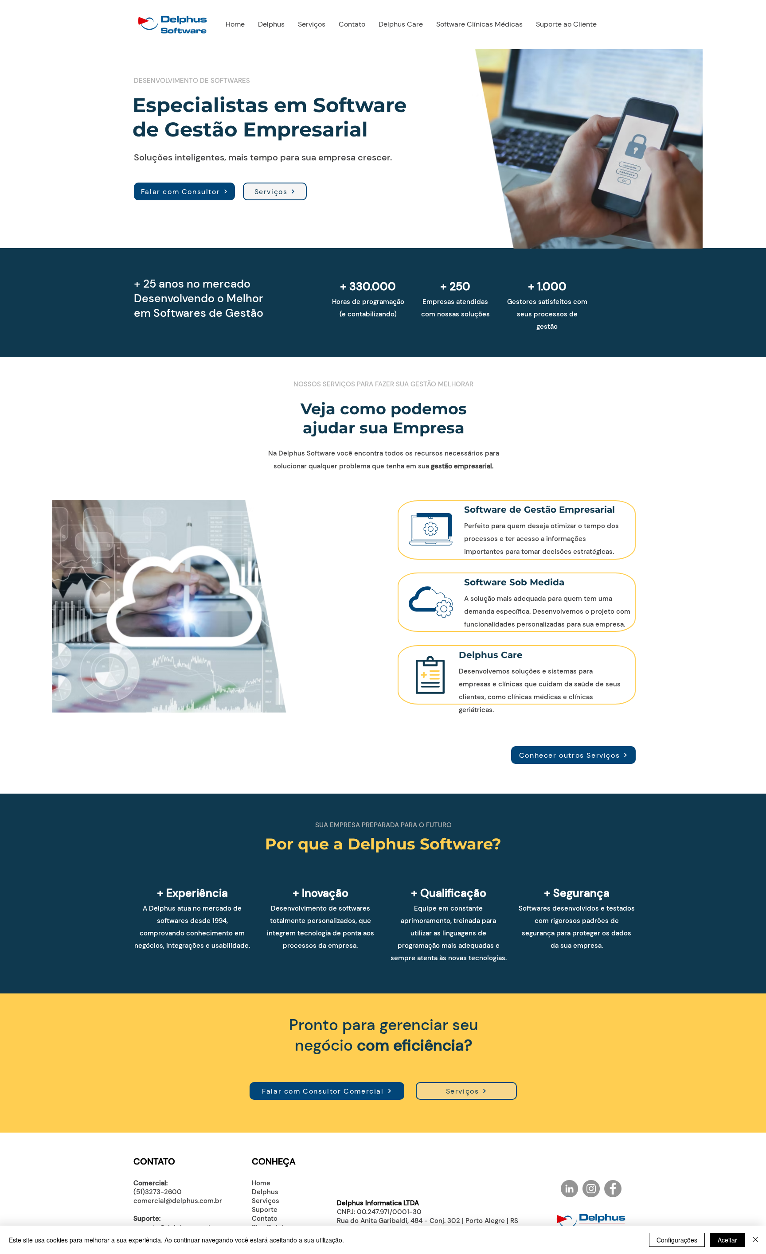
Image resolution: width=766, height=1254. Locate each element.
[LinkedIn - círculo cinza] (569, 1188)
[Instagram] (591, 1188)
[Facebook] (612, 1188)
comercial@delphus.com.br (177, 1200)
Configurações (677, 1239)
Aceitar (727, 1239)
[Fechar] (755, 1240)
